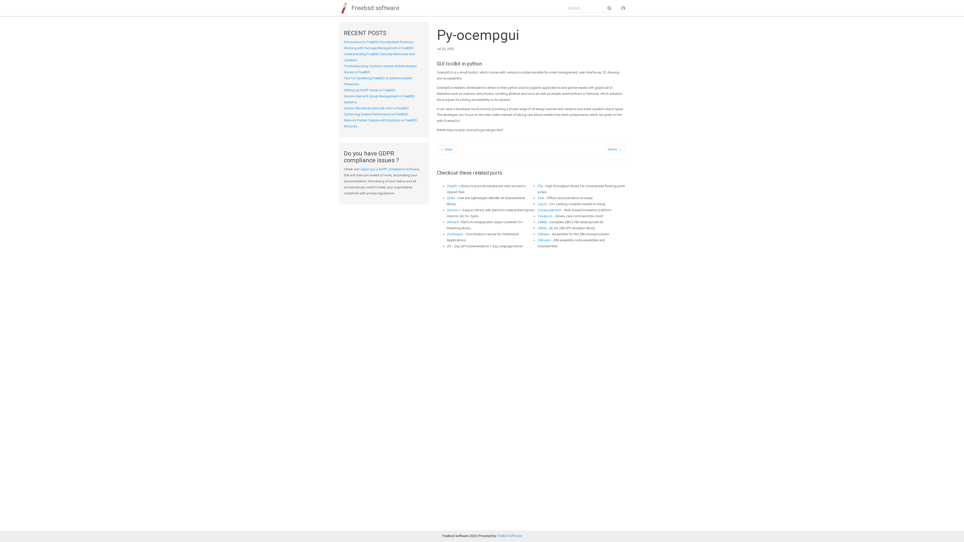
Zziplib (452, 186)
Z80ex (542, 228)
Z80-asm (544, 240)
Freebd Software (509, 536)
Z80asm (543, 234)
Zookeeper (455, 234)
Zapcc (542, 204)
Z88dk (542, 222)
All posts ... (352, 126)
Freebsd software (374, 8)
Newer (614, 149)
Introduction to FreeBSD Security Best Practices (378, 42)
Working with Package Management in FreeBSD (379, 48)
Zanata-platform (549, 210)
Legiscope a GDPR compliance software (389, 169)
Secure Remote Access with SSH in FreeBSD (376, 108)
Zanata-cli (544, 216)
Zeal (540, 198)
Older (447, 149)
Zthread (452, 222)
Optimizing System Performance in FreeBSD (376, 114)
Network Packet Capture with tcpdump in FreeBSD (380, 120)
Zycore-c (453, 210)
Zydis (451, 198)
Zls (449, 246)
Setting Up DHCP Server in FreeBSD (369, 90)
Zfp (540, 186)
